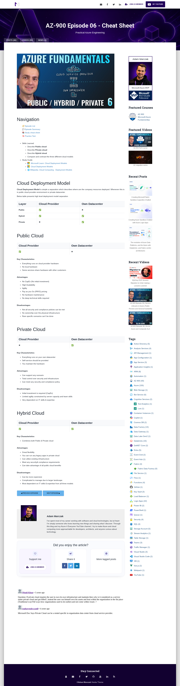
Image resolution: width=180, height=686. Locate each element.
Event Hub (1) (139, 459)
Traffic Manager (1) (142, 547)
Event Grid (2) (140, 455)
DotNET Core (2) (141, 445)
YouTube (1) (139, 575)
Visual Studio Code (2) (143, 556)
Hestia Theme (97, 682)
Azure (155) (139, 385)
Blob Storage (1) (141, 390)
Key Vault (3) (139, 492)
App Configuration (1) (143, 358)
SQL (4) (137, 524)
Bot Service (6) (140, 395)
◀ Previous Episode (29, 493)
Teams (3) (138, 543)
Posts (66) (11, 40)
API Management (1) (142, 353)
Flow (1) (137, 478)
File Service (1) (140, 473)
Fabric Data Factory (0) (147, 469)
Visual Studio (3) (141, 552)
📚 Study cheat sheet (31, 133)
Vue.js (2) (138, 566)
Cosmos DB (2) (140, 422)
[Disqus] (71, 621)
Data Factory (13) (141, 427)
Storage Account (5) (142, 529)
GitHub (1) (138, 487)
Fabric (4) (138, 464)
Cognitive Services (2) (143, 399)
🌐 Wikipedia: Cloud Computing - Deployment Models (49, 170)
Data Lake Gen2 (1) (142, 436)
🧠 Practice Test (29, 136)
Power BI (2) (139, 506)
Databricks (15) (140, 441)
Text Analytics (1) (145, 404)
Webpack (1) (139, 570)
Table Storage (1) (141, 538)
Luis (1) (141, 408)
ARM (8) (137, 371)
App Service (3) (140, 362)
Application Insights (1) (143, 367)
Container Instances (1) (144, 413)
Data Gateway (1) (141, 432)
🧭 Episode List (28, 126)
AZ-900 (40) (139, 381)
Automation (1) (140, 376)
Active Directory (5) (142, 344)
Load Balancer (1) (141, 496)
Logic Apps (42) (140, 501)
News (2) (42, 40)
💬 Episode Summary (31, 129)
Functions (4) (139, 482)
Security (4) (138, 519)
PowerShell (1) (140, 510)
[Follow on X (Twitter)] (114, 4)
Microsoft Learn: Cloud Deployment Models (48, 163)
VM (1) (137, 561)
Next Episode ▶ (53, 493)
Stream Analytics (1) (142, 533)
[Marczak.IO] (17, 4)
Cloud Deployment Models (41, 166)
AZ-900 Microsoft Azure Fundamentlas (144, 117)
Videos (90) (27, 40)
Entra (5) (137, 450)
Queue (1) (138, 515)
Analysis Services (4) (142, 348)
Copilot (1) (138, 418)
